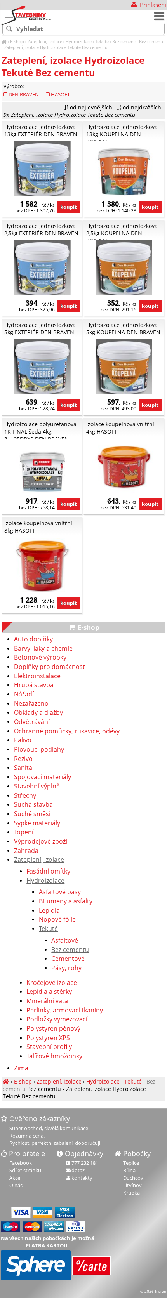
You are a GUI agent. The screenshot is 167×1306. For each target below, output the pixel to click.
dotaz (78, 1170)
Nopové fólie (57, 919)
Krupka (131, 1192)
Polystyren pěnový (53, 1028)
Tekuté (102, 41)
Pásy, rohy (66, 968)
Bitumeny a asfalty (65, 901)
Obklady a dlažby (38, 712)
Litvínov (132, 1185)
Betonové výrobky (40, 657)
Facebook (20, 1162)
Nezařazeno (31, 703)
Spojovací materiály (42, 777)
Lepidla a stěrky (49, 991)
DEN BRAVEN (24, 94)
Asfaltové (64, 940)
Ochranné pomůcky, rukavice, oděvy (67, 731)
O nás (16, 1185)
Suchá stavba (33, 804)
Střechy (25, 795)
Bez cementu (125, 41)
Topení (23, 832)
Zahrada (26, 851)
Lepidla (49, 910)
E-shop (17, 41)
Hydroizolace (79, 41)
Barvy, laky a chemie (43, 648)
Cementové (68, 958)
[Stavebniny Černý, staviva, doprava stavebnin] (4, 41)
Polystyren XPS (48, 1038)
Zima (21, 1068)
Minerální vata (47, 1001)
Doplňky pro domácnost (49, 666)
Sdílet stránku (25, 1170)
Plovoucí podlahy (39, 749)
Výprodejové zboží (40, 841)
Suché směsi (32, 814)
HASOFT (60, 94)
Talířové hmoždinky (54, 1056)
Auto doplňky (33, 639)
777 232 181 (84, 1162)
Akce (14, 1177)
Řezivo (23, 758)
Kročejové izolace (51, 983)
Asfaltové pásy (60, 892)
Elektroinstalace (37, 676)
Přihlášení (152, 5)
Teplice (131, 1162)
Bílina (129, 1170)
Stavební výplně (37, 786)
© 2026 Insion (153, 1291)
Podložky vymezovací (56, 1019)
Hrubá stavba (34, 685)
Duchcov (133, 1177)
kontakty (81, 1177)
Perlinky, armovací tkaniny (64, 1010)
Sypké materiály (37, 823)
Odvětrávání (32, 722)
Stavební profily (49, 1047)
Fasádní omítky (48, 871)
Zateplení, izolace (45, 41)
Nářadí (24, 694)
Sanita (23, 767)
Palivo (22, 740)
